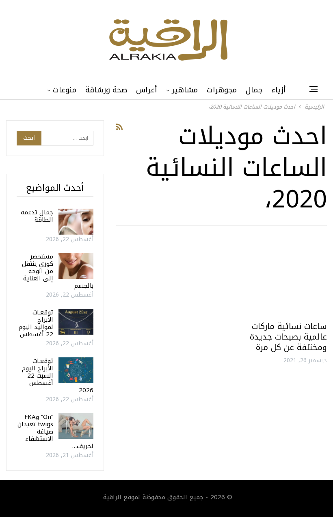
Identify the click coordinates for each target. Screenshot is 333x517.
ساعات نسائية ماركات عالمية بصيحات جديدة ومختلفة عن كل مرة (288, 336)
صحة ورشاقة (106, 90)
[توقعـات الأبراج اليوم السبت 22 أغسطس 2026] (75, 370)
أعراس (146, 90)
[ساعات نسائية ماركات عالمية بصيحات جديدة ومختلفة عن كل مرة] (278, 276)
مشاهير (185, 90)
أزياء (279, 90)
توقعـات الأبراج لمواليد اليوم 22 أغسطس (36, 323)
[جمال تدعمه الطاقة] (75, 222)
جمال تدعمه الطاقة (37, 216)
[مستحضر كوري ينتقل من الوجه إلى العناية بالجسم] (75, 266)
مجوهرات (222, 90)
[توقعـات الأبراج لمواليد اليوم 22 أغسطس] (75, 322)
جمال (254, 90)
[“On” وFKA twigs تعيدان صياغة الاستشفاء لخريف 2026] (75, 426)
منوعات (64, 90)
